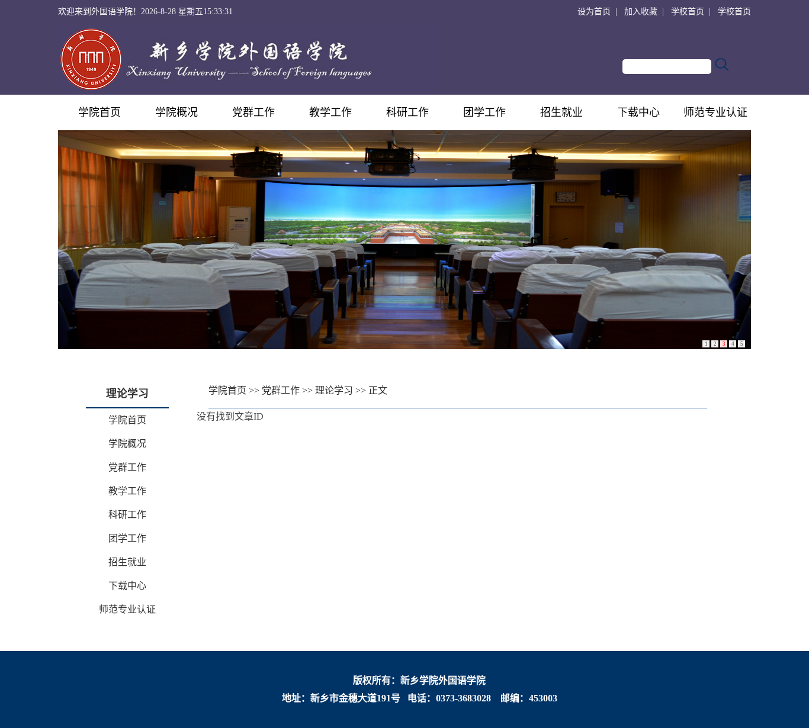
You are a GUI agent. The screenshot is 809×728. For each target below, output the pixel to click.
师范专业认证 (715, 112)
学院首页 (99, 112)
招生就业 (561, 112)
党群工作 (253, 112)
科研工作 (407, 112)
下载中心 (638, 112)
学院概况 (176, 112)
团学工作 (484, 112)
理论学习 (334, 390)
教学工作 (330, 112)
